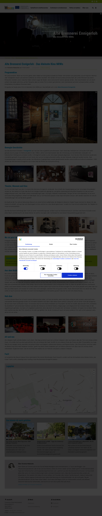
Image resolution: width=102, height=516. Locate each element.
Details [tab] (51, 244)
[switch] (42, 268)
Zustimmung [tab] (28, 244)
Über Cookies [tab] (73, 244)
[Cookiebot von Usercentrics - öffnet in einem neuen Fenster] (76, 239)
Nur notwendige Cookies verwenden (50, 275)
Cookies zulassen (72, 275)
